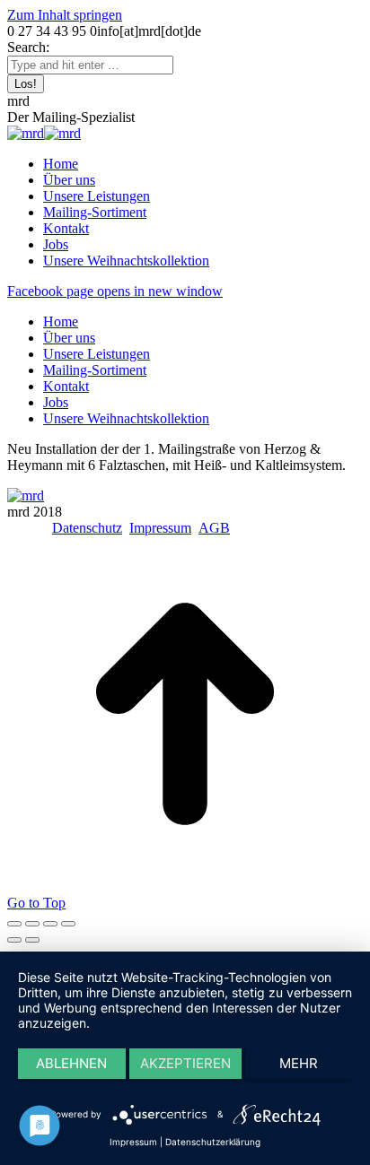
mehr (298, 1063)
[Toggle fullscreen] (50, 923)
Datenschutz (87, 527)
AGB (214, 527)
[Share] (32, 923)
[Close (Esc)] (14, 923)
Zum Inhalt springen (64, 14)
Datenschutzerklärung (212, 1141)
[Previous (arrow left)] (14, 940)
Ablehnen (71, 1063)
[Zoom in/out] (68, 923)
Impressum (160, 527)
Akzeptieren (185, 1063)
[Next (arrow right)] (32, 940)
